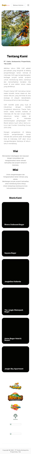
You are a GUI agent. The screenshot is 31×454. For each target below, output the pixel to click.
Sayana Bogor (10, 253)
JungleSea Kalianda (12, 282)
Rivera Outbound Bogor (14, 225)
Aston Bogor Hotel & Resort (12, 339)
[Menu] (28, 5)
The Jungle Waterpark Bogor (13, 311)
